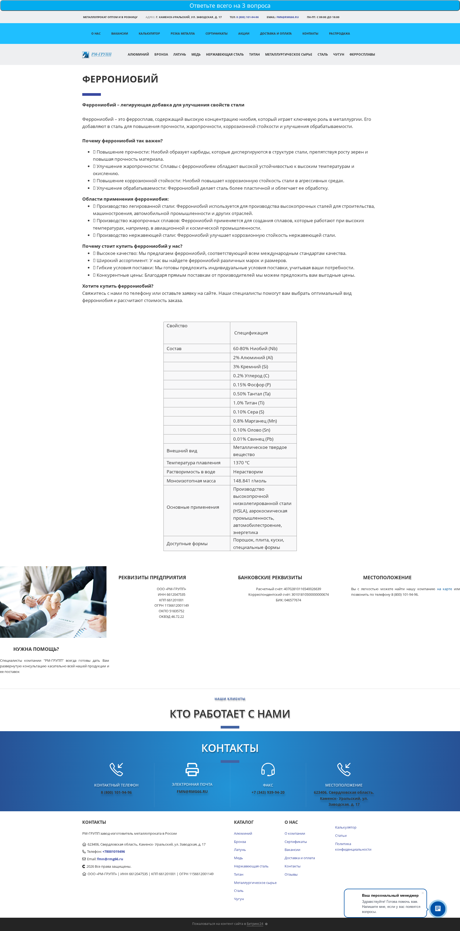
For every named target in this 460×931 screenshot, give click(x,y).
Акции (243, 33)
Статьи (341, 835)
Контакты (310, 33)
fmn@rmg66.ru (288, 17)
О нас (96, 33)
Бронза (161, 54)
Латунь (179, 54)
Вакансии (119, 33)
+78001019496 (113, 851)
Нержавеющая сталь (225, 54)
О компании (295, 833)
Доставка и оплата (276, 33)
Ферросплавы (362, 54)
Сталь (323, 54)
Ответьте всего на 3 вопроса (230, 5)
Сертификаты (217, 33)
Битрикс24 (255, 923)
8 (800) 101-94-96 (247, 17)
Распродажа (339, 33)
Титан (254, 54)
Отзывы (291, 874)
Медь (196, 54)
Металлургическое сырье (288, 54)
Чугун (338, 54)
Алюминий (138, 54)
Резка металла (183, 33)
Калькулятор (149, 33)
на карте (444, 588)
